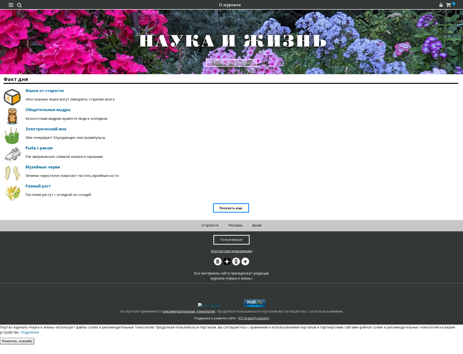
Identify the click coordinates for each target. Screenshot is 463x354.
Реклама (235, 225)
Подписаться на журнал (231, 62)
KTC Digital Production (253, 318)
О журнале (230, 4)
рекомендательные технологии (189, 311)
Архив (257, 225)
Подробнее (29, 332)
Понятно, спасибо (17, 341)
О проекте (210, 225)
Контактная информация (231, 251)
